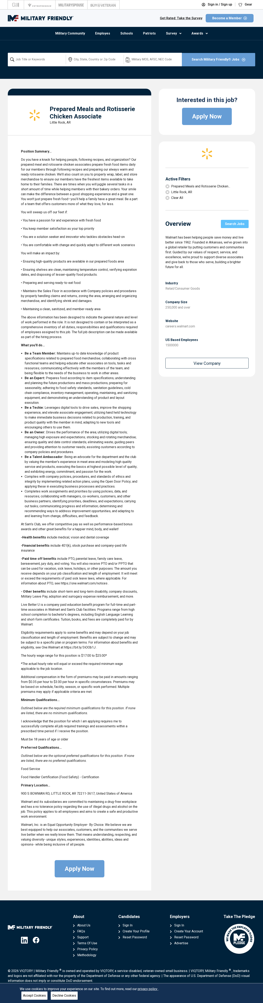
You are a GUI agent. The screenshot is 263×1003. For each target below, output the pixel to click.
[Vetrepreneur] (39, 4)
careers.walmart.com (180, 326)
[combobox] (37, 59)
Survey (171, 33)
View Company (207, 363)
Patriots (149, 33)
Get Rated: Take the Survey (181, 18)
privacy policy (148, 989)
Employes (102, 33)
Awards (197, 33)
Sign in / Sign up (219, 4)
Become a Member (227, 18)
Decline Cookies (64, 995)
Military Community (70, 33)
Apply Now (79, 868)
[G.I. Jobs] (16, 4)
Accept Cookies (34, 995)
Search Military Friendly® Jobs (216, 59)
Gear (248, 4)
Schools (126, 33)
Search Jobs (235, 224)
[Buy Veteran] (103, 4)
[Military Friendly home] (41, 18)
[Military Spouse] (71, 4)
